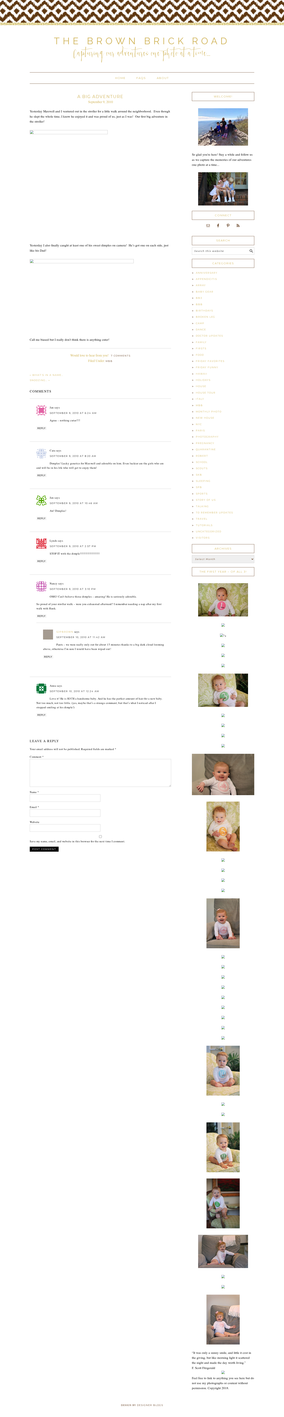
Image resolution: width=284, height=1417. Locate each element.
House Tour (206, 392)
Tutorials (204, 525)
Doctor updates (209, 335)
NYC (199, 424)
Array (201, 285)
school (202, 462)
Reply (41, 428)
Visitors (203, 537)
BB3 (199, 297)
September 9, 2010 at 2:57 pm (73, 546)
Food (200, 354)
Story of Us (206, 499)
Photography (207, 436)
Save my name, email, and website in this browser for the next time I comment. (77, 841)
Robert (202, 455)
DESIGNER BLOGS (150, 1405)
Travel (201, 518)
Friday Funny (207, 367)
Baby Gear (205, 291)
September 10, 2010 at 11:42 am (80, 637)
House (201, 386)
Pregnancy (205, 443)
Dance (201, 329)
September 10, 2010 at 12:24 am (74, 691)
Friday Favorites (210, 361)
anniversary (206, 272)
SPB (199, 487)
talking (202, 506)
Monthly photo (209, 411)
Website (35, 822)
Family (201, 342)
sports (202, 493)
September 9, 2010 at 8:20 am (73, 456)
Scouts (202, 468)
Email (34, 807)
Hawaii (201, 373)
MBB (109, 361)
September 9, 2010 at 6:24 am (73, 413)
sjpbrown (64, 631)
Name (34, 792)
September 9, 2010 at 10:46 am (74, 503)
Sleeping (203, 481)
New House (205, 417)
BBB (199, 304)
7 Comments (121, 355)
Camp (200, 323)
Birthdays (204, 310)
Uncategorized (208, 531)
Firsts (201, 348)
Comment (37, 757)
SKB (199, 474)
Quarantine (206, 449)
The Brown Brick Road (142, 41)
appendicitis (206, 279)
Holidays (203, 380)
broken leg (205, 316)
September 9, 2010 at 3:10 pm (73, 589)
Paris (200, 430)
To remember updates (214, 512)
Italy (200, 398)
